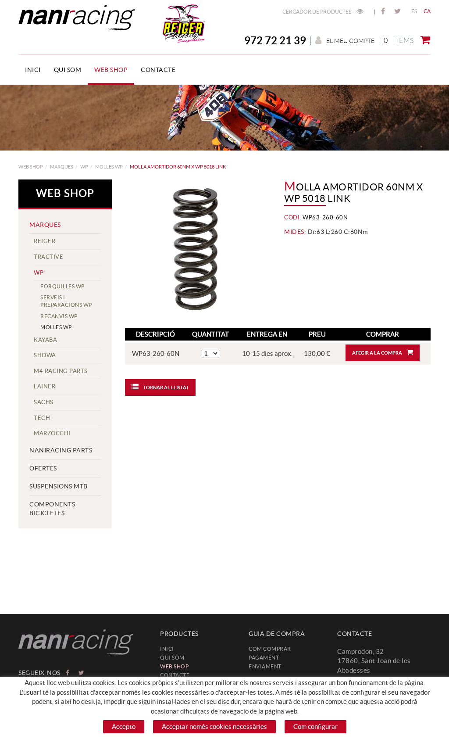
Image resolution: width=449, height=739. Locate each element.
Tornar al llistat (166, 387)
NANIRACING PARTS (60, 450)
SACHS (43, 402)
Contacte (174, 675)
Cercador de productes (317, 11)
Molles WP (109, 166)
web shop (30, 166)
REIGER (44, 241)
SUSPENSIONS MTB (58, 486)
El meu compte (350, 40)
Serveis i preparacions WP (66, 301)
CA (427, 11)
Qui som (172, 657)
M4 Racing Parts (61, 371)
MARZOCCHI (52, 433)
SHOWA (45, 355)
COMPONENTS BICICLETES (52, 509)
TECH (42, 418)
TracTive (48, 257)
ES (414, 11)
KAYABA (45, 340)
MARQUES (61, 166)
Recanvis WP (59, 316)
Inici (167, 649)
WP (84, 166)
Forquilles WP (62, 286)
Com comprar (270, 649)
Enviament (265, 666)
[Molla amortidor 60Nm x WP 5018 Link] (195, 249)
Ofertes (43, 468)
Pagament (264, 657)
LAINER (44, 386)
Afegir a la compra (377, 352)
